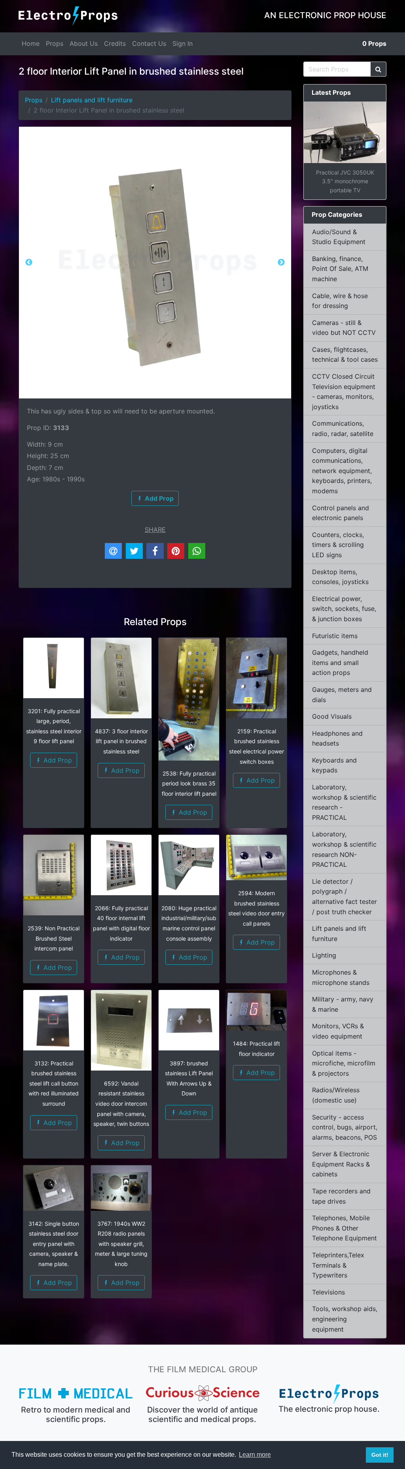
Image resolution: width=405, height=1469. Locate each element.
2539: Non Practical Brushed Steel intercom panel (53, 938)
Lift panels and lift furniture (91, 100)
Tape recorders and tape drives (341, 1196)
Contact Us (149, 43)
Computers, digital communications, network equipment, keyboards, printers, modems (342, 471)
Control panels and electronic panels (340, 513)
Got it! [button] (379, 1455)
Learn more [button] (255, 1454)
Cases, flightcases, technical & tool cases (345, 355)
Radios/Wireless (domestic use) (336, 1095)
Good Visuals (332, 716)
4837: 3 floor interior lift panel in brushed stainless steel (121, 741)
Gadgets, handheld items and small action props (340, 662)
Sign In (182, 43)
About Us (84, 43)
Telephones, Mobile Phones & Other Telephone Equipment (344, 1228)
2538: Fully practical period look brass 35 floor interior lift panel (189, 783)
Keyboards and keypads (334, 765)
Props (54, 43)
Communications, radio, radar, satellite (342, 428)
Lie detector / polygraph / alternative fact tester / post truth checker (344, 896)
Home (31, 43)
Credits (115, 43)
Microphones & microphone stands (340, 977)
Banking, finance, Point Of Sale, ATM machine (340, 269)
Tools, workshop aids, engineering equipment (344, 1319)
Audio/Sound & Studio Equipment (338, 237)
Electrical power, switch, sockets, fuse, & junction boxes (344, 609)
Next (281, 263)
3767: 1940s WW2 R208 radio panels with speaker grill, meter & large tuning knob (121, 1243)
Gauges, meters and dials (342, 695)
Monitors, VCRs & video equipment (338, 1031)
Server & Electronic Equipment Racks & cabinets (341, 1164)
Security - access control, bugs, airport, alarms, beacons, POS (344, 1127)
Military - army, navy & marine (342, 1004)
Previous (29, 263)
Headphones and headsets (337, 738)
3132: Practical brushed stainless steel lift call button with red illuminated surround (53, 1083)
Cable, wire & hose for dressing (340, 301)
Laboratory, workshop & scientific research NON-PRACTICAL (344, 849)
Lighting (324, 955)
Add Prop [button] (57, 760)
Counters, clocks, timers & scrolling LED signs (338, 545)
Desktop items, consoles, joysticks (340, 577)
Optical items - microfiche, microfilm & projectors (343, 1063)
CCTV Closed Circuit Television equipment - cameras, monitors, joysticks (343, 391)
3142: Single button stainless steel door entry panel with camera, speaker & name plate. (53, 1243)
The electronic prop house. (329, 1409)
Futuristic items (335, 636)
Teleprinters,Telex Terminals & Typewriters (338, 1265)
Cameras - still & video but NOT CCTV (344, 328)
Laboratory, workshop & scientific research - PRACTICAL (344, 802)
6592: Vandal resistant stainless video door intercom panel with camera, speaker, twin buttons (121, 1103)
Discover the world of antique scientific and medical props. (202, 1414)
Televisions (328, 1292)
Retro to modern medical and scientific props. (76, 1414)
